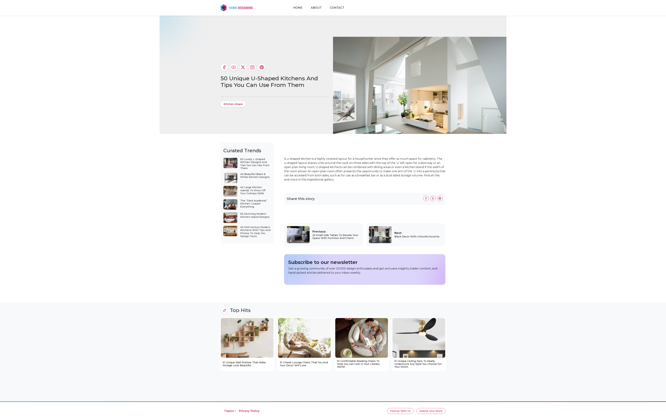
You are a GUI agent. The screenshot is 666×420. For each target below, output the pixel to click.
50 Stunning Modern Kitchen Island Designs (255, 215)
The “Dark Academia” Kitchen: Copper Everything (253, 203)
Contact (337, 7)
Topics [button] (229, 411)
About (316, 7)
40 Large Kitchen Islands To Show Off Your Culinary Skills (252, 190)
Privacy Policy (249, 411)
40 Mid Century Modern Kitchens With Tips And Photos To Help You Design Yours (255, 232)
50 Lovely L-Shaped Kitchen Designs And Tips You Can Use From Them (254, 164)
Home (297, 7)
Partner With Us (400, 411)
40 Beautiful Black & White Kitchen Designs (255, 176)
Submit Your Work (430, 411)
